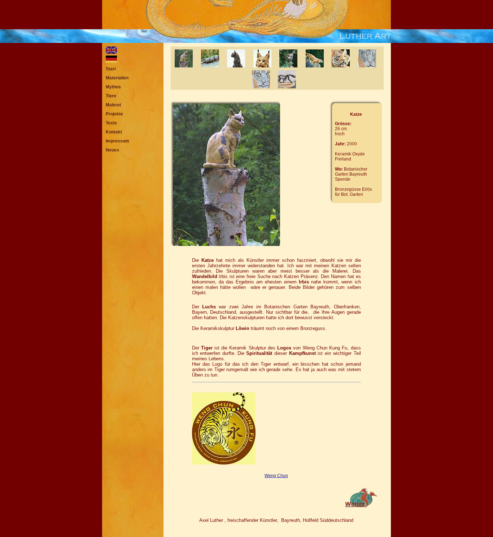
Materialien (117, 77)
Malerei (113, 104)
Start (111, 68)
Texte (111, 123)
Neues (112, 150)
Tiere (111, 95)
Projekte (114, 113)
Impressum (117, 141)
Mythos (113, 86)
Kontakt (114, 132)
